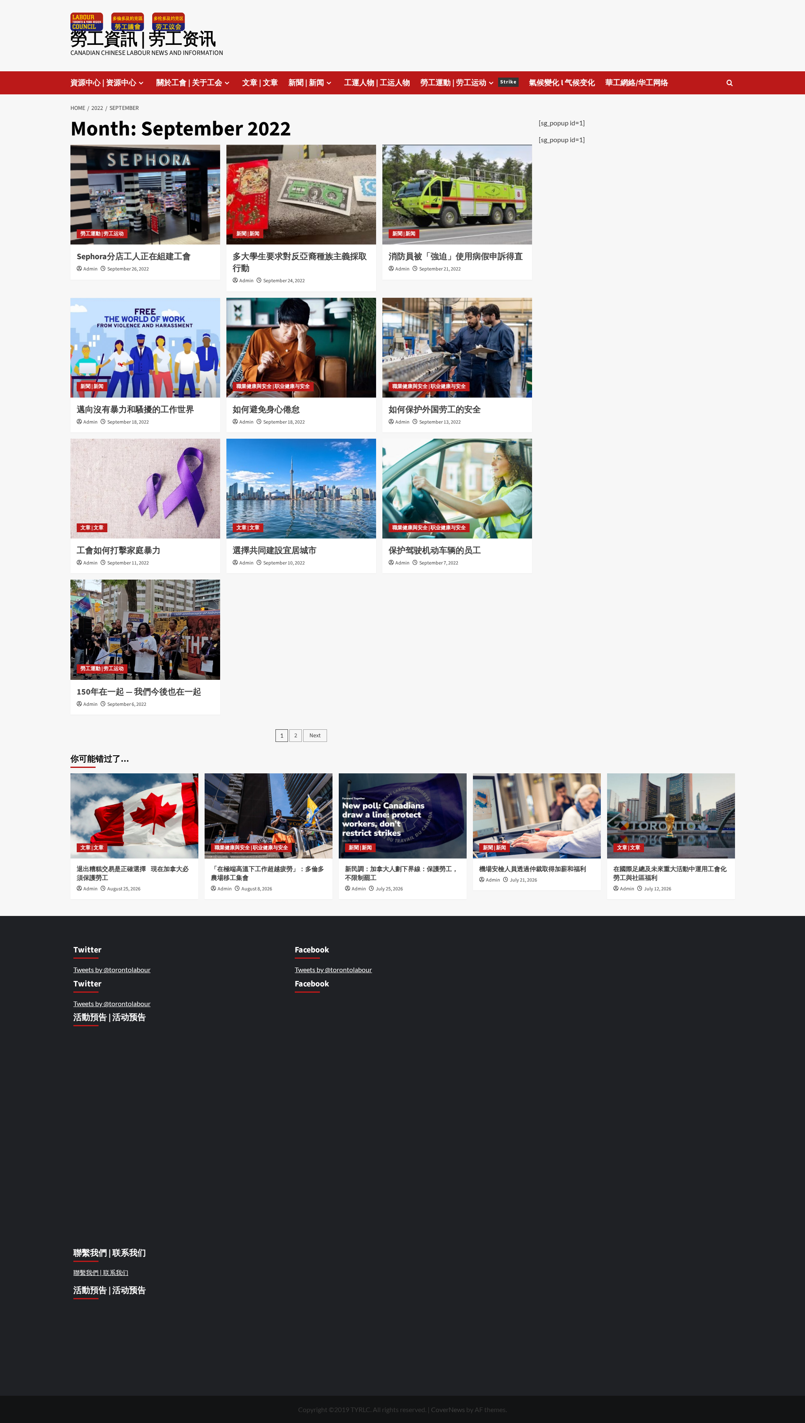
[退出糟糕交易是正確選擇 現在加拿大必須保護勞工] (134, 815)
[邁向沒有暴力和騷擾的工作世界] (145, 348)
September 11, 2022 (128, 563)
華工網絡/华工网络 (636, 83)
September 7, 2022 (438, 563)
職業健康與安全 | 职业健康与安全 (273, 386)
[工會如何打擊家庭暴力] (145, 489)
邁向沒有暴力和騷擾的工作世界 (135, 410)
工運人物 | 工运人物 (377, 83)
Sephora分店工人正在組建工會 (134, 257)
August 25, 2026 (123, 888)
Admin (90, 269)
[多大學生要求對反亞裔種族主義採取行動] (301, 195)
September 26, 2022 (128, 269)
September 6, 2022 (126, 704)
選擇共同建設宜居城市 (275, 551)
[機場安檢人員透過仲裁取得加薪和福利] (537, 815)
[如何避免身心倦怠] (301, 348)
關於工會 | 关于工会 (189, 83)
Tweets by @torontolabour (112, 969)
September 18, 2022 (128, 422)
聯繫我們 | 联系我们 (100, 1272)
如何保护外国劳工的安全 (436, 410)
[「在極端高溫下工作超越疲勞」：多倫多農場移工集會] (268, 815)
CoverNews (448, 1409)
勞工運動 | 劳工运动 (469, 83)
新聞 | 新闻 (306, 83)
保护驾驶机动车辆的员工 (435, 551)
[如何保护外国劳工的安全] (457, 348)
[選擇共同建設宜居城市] (301, 489)
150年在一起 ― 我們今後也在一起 (139, 692)
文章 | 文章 (260, 83)
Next (315, 735)
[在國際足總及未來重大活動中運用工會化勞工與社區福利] (671, 815)
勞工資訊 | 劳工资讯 (143, 39)
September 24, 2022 (284, 280)
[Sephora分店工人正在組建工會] (145, 195)
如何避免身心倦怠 (266, 410)
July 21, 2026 (523, 880)
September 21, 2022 (440, 269)
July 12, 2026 (657, 888)
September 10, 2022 (284, 563)
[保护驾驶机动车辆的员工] (457, 489)
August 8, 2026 (257, 888)
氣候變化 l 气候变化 (562, 83)
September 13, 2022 (440, 422)
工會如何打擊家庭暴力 (119, 551)
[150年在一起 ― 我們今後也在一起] (145, 629)
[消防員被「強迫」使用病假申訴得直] (457, 195)
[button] (729, 82)
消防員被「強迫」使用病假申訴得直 (456, 257)
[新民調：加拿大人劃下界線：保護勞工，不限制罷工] (403, 815)
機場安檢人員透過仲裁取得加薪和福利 (533, 869)
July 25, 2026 (389, 888)
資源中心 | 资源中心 (103, 83)
